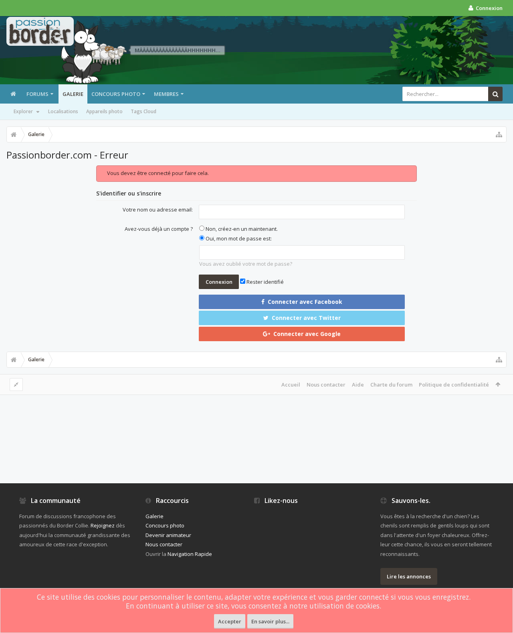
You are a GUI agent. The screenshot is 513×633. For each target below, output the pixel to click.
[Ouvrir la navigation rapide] (499, 134)
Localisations (63, 111)
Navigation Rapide (190, 554)
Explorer (23, 111)
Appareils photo (104, 111)
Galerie (73, 94)
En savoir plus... (270, 621)
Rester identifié (264, 281)
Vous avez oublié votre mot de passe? (245, 263)
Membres (166, 94)
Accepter (229, 621)
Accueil (290, 384)
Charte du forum (391, 384)
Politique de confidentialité (454, 384)
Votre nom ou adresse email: (158, 209)
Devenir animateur (168, 535)
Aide (358, 384)
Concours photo (115, 94)
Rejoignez (103, 525)
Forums (37, 94)
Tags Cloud (143, 111)
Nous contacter (326, 384)
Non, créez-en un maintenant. (241, 228)
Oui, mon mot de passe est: (238, 238)
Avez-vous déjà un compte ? (159, 228)
